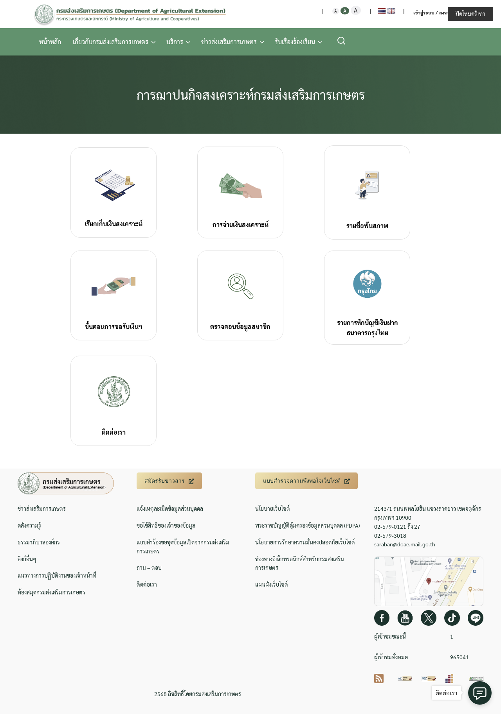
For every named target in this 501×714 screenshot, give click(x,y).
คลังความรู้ (29, 525)
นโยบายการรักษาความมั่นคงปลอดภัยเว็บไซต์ (305, 542)
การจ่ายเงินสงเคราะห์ (241, 224)
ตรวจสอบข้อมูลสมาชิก (240, 326)
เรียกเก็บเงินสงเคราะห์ (113, 224)
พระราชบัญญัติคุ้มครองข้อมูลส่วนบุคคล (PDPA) (307, 525)
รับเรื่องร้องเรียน (295, 42)
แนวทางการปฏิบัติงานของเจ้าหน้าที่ (57, 575)
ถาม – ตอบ (149, 567)
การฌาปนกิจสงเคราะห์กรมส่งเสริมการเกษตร (251, 94)
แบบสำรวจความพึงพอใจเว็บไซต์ (302, 481)
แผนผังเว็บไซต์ (271, 584)
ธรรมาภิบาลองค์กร (39, 542)
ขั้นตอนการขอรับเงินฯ (113, 326)
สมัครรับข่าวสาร (164, 481)
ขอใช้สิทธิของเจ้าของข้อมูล (166, 525)
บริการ (174, 42)
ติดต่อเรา (114, 432)
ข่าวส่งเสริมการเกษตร (229, 42)
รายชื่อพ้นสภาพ (367, 226)
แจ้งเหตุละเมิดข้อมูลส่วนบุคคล (170, 508)
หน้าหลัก (50, 42)
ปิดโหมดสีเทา (470, 13)
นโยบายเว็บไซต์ (272, 508)
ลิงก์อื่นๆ (27, 558)
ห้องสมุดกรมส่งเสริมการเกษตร (51, 592)
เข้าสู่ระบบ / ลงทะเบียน (437, 12)
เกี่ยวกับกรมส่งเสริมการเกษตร (110, 42)
